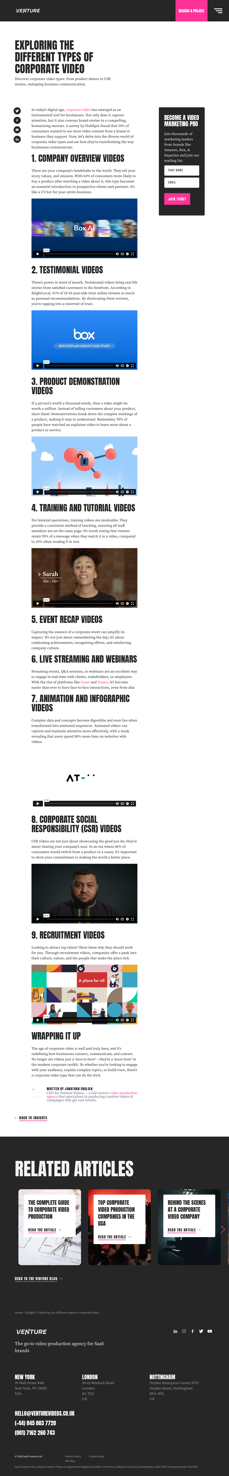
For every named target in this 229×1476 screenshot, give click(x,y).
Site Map (70, 1461)
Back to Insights (33, 1118)
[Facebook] (192, 1331)
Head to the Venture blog (36, 1278)
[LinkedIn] (175, 1331)
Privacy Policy (73, 1456)
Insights (30, 1312)
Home (19, 1312)
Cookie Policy (96, 1456)
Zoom (85, 682)
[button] (223, 1229)
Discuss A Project (191, 11)
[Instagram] (184, 1331)
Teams (103, 682)
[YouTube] (210, 1331)
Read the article (42, 1230)
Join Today (177, 199)
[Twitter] (201, 1331)
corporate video (78, 110)
